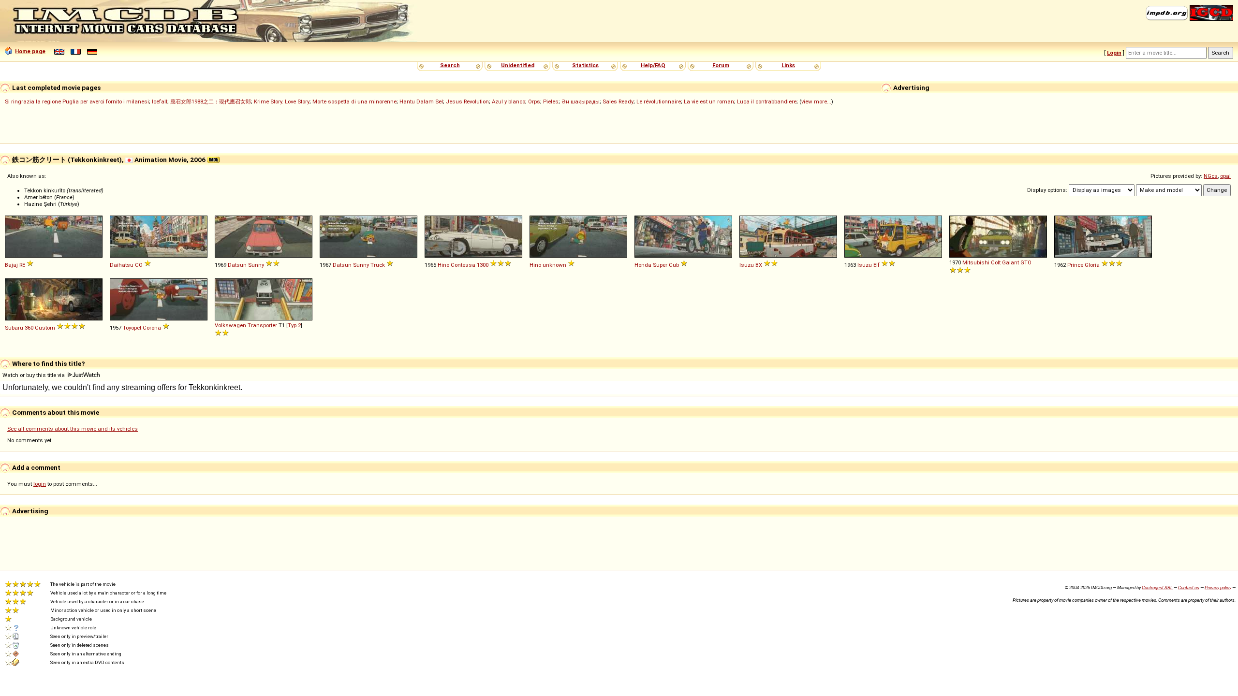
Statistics (585, 65)
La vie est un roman (709, 101)
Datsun (237, 264)
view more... (816, 101)
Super (660, 264)
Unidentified (517, 65)
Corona (152, 327)
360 (29, 327)
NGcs (1211, 176)
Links (788, 65)
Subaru (14, 327)
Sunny (256, 264)
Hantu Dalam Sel (421, 101)
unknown (554, 264)
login (39, 483)
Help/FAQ (653, 65)
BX (758, 264)
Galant (1010, 262)
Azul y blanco (508, 101)
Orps (534, 101)
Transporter (262, 325)
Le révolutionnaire (658, 101)
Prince (1075, 264)
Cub (674, 264)
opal (1225, 176)
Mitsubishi (975, 262)
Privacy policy (1218, 587)
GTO (1026, 262)
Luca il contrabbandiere (766, 101)
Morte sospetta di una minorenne (354, 101)
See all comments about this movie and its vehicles (72, 428)
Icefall (159, 101)
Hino (443, 264)
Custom (45, 327)
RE (22, 264)
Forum (720, 65)
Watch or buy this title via (34, 375)
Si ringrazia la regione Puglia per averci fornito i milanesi (77, 101)
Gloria (1092, 264)
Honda (642, 264)
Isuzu (746, 264)
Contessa (463, 264)
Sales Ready (618, 101)
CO (139, 264)
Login (1114, 52)
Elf (876, 264)
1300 (482, 264)
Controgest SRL (1157, 587)
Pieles (551, 101)
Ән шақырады (580, 101)
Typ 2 (294, 325)
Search (450, 65)
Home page (30, 51)
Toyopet (132, 327)
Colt (996, 262)
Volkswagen (230, 325)
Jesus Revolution (467, 101)
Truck (377, 264)
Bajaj (11, 264)
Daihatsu (121, 264)
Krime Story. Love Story (282, 101)
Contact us (1188, 587)
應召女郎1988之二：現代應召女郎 (210, 101)
